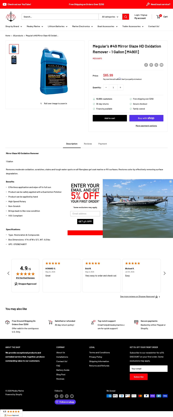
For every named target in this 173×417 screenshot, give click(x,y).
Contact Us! (153, 26)
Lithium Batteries (56, 26)
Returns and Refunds (99, 365)
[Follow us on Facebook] (56, 396)
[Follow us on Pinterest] (67, 396)
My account (140, 18)
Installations (62, 356)
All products (18, 35)
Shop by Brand (12, 26)
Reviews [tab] (88, 143)
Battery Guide (62, 370)
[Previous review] (8, 274)
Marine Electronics (81, 26)
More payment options (146, 125)
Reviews (60, 378)
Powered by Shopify (13, 394)
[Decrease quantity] (106, 87)
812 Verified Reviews (25, 278)
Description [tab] (71, 143)
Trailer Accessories (131, 26)
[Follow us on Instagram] (62, 396)
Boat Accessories (106, 26)
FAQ (58, 365)
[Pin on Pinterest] (151, 65)
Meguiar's (97, 58)
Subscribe (139, 376)
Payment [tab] (102, 143)
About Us (60, 352)
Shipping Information (99, 361)
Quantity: (97, 87)
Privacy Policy (95, 356)
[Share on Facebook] (146, 65)
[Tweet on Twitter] (156, 65)
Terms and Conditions (99, 352)
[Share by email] (161, 65)
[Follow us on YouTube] (72, 396)
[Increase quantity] (120, 87)
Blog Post (60, 374)
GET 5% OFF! (85, 221)
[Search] (125, 17)
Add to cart (109, 118)
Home (7, 35)
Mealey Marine (33, 26)
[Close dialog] (170, 181)
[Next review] (165, 274)
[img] (25, 274)
